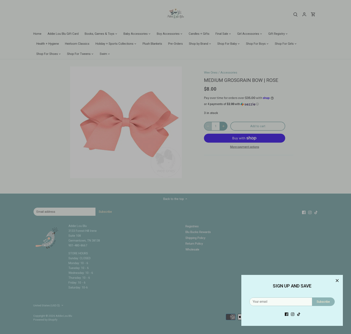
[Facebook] (286, 314)
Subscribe (323, 302)
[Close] (337, 280)
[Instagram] (292, 314)
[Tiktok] (298, 314)
